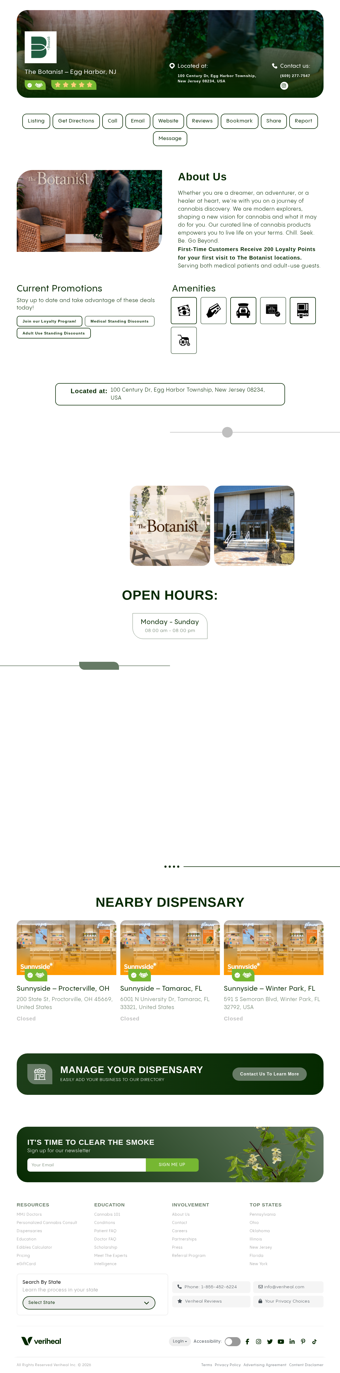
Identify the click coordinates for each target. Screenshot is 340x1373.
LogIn (178, 1341)
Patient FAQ (105, 1231)
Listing (36, 121)
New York (259, 1264)
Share (273, 121)
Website (168, 121)
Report (303, 121)
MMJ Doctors (29, 1214)
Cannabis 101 (107, 1214)
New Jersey (261, 1247)
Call (112, 121)
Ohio (254, 1222)
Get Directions (76, 121)
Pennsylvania (263, 1214)
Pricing (23, 1255)
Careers (180, 1231)
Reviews (202, 121)
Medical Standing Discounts (120, 321)
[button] (89, 1303)
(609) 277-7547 (295, 76)
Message (170, 138)
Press (177, 1247)
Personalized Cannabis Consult (47, 1222)
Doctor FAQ (105, 1239)
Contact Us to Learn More (269, 1074)
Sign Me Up (172, 1165)
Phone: (210, 1287)
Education (26, 1239)
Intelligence (105, 1264)
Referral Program (189, 1255)
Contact (179, 1222)
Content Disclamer (306, 1365)
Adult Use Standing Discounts (54, 333)
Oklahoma (260, 1231)
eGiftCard (26, 1264)
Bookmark (239, 121)
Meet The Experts (111, 1255)
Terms (206, 1365)
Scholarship (105, 1247)
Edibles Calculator (34, 1247)
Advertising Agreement (265, 1365)
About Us (181, 1214)
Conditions (104, 1222)
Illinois (256, 1239)
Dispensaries (29, 1231)
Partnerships (184, 1239)
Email (138, 121)
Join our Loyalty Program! (49, 321)
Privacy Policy (228, 1365)
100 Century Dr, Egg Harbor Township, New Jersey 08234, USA (188, 394)
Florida (257, 1255)
